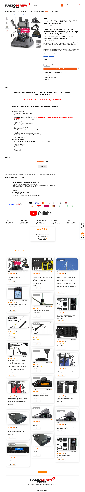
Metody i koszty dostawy (41, 223)
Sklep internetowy (42, 490)
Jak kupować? (54, 224)
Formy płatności (39, 222)
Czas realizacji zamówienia (41, 224)
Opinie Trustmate (70, 223)
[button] (62, 5)
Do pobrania (53, 222)
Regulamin (7, 223)
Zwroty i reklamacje (9, 222)
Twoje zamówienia (24, 222)
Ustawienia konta (23, 223)
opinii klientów (42, 234)
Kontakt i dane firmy (71, 222)
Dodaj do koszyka (60, 68)
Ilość (44, 63)
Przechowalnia (23, 224)
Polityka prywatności (55, 223)
